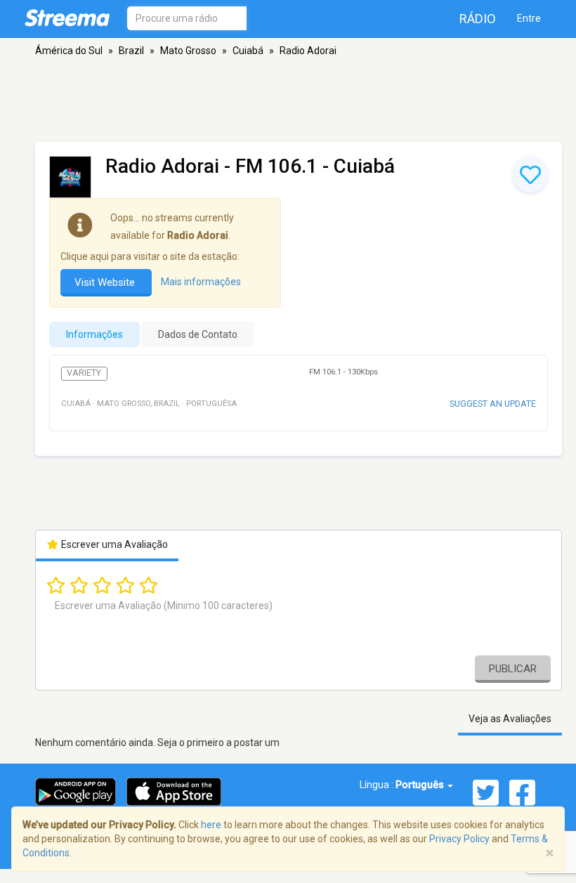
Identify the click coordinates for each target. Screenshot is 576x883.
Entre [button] (529, 18)
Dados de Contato (197, 334)
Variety (84, 373)
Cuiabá (248, 50)
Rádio (477, 18)
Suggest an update (493, 403)
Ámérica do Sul (69, 50)
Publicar (513, 668)
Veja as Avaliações (510, 718)
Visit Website (106, 282)
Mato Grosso (188, 50)
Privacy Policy (459, 838)
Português (420, 784)
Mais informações (201, 281)
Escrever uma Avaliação (113, 544)
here (211, 824)
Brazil (131, 50)
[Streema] (67, 17)
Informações (94, 334)
